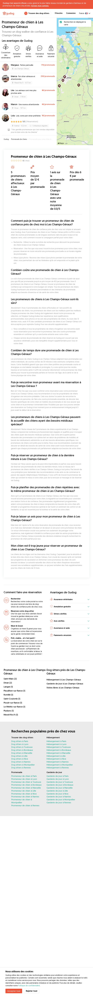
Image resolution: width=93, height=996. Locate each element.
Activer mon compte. (40, 6)
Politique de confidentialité (29, 985)
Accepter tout (13, 991)
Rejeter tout (31, 991)
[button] (69, 599)
